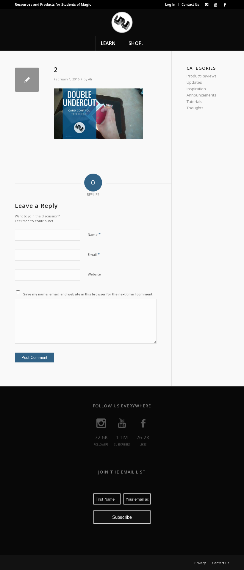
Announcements (201, 95)
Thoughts (195, 107)
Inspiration (196, 88)
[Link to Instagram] (206, 4)
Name (94, 234)
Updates (194, 82)
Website (94, 274)
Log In (170, 4)
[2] (27, 80)
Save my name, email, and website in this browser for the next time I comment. (88, 294)
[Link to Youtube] (215, 4)
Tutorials (194, 101)
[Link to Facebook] (224, 4)
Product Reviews (202, 76)
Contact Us (190, 4)
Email (94, 254)
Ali (90, 79)
